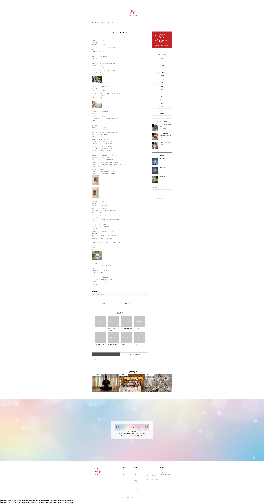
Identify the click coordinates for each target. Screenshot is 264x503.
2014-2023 (162, 65)
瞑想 (162, 103)
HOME (108, 2)
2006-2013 (97, 294)
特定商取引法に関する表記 (165, 474)
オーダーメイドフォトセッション (153, 476)
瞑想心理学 (162, 106)
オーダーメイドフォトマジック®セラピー (153, 480)
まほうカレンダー (162, 72)
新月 (162, 89)
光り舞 (161, 82)
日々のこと (162, 96)
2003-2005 (162, 58)
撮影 (162, 86)
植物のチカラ (162, 99)
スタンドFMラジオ (162, 75)
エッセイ (116, 2)
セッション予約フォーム (157, 198)
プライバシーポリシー (164, 472)
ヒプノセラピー (162, 79)
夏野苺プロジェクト (125, 2)
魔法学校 (162, 113)
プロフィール (154, 2)
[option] (105, 383)
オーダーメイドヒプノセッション (153, 473)
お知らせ (145, 2)
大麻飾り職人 (137, 2)
